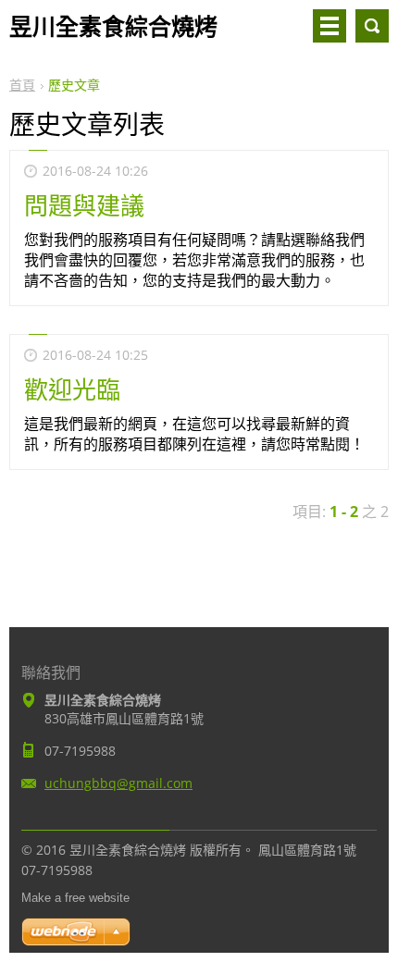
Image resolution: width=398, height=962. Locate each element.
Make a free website (75, 898)
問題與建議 (84, 205)
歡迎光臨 (72, 389)
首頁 (22, 84)
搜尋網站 (372, 26)
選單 (329, 26)
